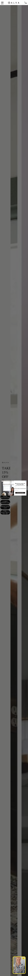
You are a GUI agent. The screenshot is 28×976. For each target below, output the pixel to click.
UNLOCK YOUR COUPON (20, 492)
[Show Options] (25, 490)
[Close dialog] (25, 481)
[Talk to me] (19, 965)
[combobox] (20, 490)
